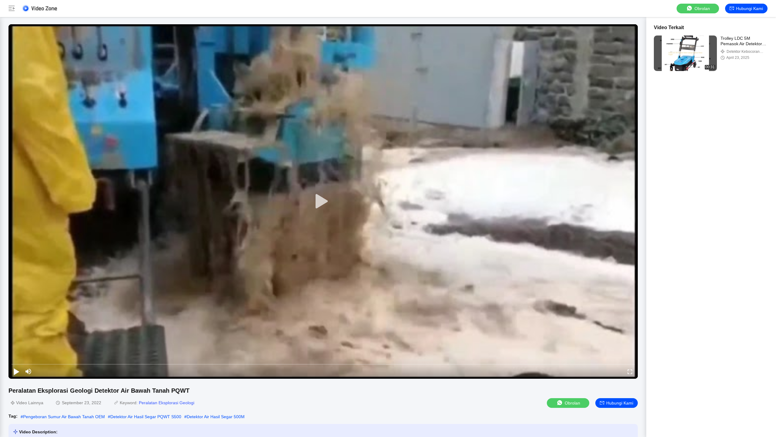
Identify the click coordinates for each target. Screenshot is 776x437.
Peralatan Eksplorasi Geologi (166, 402)
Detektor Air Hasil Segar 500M (216, 416)
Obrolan (702, 8)
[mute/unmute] (28, 371)
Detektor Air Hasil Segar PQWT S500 (145, 416)
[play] (323, 201)
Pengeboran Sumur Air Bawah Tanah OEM (64, 416)
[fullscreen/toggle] (630, 371)
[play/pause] (16, 371)
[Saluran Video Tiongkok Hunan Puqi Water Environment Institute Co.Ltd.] (39, 8)
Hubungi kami (749, 8)
